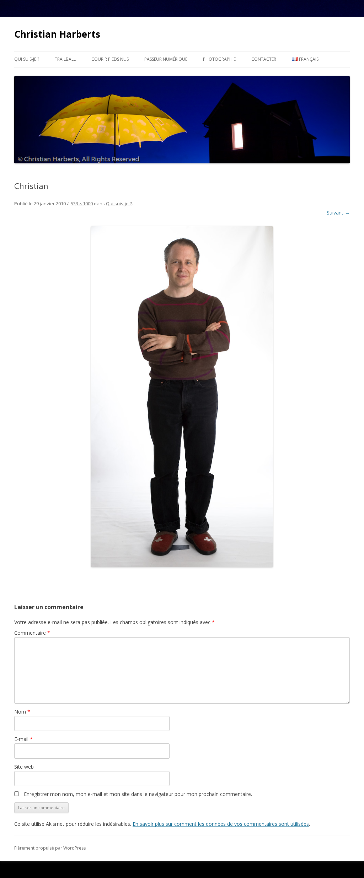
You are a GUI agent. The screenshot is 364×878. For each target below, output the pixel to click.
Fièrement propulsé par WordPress (50, 848)
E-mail (23, 739)
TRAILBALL (65, 59)
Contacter (263, 59)
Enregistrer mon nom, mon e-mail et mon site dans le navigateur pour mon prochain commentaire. (138, 794)
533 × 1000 (82, 203)
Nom (22, 711)
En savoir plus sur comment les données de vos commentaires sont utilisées (221, 823)
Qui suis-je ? (26, 59)
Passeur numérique (165, 59)
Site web (24, 766)
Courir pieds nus (110, 59)
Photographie (219, 59)
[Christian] (182, 397)
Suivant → (338, 212)
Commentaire (32, 632)
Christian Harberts (57, 34)
